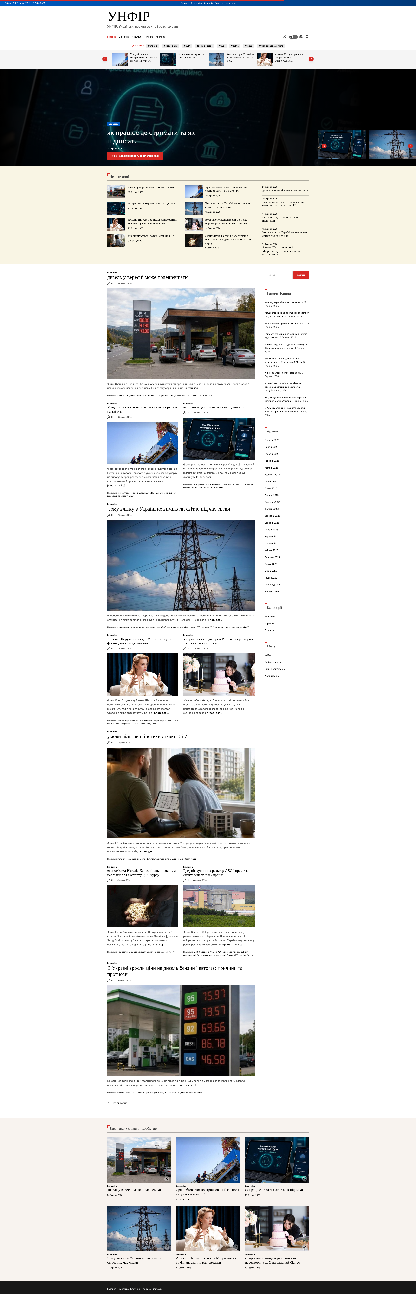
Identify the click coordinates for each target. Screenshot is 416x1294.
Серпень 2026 (272, 440)
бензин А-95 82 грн (126, 1092)
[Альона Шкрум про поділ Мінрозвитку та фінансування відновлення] (142, 674)
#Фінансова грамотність (271, 46)
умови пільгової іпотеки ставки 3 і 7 (151, 235)
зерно (159, 952)
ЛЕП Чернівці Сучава (243, 955)
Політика (219, 3)
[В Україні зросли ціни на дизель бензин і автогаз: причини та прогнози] (181, 1030)
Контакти (230, 3)
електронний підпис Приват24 (207, 484)
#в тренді (152, 46)
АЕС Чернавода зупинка (229, 952)
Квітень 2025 (271, 550)
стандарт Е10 (156, 1092)
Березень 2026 (272, 474)
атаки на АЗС (123, 395)
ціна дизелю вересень (180, 395)
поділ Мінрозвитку (124, 723)
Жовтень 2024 (272, 591)
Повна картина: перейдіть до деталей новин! (135, 155)
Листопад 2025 (272, 502)
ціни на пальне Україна (201, 395)
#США (187, 46)
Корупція (208, 3)
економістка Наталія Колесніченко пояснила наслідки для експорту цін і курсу (229, 239)
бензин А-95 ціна (138, 395)
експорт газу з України (127, 493)
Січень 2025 (271, 571)
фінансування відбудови (145, 723)
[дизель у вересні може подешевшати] (181, 333)
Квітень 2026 (271, 467)
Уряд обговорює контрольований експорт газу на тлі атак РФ (226, 188)
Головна (185, 3)
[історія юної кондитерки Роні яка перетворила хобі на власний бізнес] (218, 674)
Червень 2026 (272, 454)
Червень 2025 (272, 536)
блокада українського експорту (131, 952)
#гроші (248, 46)
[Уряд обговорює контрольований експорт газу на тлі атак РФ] (142, 443)
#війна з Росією (205, 46)
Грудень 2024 (272, 578)
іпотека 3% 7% (124, 859)
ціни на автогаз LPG (171, 1092)
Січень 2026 (271, 488)
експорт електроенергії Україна (219, 955)
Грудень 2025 (272, 495)
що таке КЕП (200, 487)
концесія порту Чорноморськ (153, 720)
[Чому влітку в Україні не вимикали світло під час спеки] (181, 565)
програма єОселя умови (185, 859)
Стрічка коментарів (275, 669)
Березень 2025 (272, 557)
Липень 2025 (271, 529)
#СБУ (222, 46)
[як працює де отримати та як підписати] (218, 439)
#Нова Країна (170, 46)
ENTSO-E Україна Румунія (205, 952)
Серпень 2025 (272, 522)
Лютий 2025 (271, 564)
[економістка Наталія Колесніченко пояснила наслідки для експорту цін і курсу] (142, 906)
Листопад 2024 (272, 584)
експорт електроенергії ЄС (154, 627)
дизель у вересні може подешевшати (151, 187)
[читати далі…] (193, 388)
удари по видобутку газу (123, 496)
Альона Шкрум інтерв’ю (128, 720)
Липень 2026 (271, 447)
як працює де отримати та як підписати (153, 203)
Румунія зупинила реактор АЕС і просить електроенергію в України (215, 873)
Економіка (196, 3)
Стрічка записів (273, 662)
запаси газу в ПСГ (147, 493)
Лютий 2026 (271, 481)
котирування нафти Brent (158, 395)
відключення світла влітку (129, 627)
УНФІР (128, 16)
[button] (104, 59)
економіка (151, 952)
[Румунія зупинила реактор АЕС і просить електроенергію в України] (218, 906)
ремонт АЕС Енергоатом (212, 627)
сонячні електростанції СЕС (236, 627)
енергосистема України (177, 627)
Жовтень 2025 (272, 509)
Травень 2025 (272, 543)
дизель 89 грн (142, 1092)
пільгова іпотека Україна (162, 859)
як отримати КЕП (215, 487)
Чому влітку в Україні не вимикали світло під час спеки (144, 57)
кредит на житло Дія (141, 859)
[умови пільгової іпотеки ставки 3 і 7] (181, 793)
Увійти (268, 655)
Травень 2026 (272, 460)
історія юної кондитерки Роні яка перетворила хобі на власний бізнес (240, 57)
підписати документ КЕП (233, 484)
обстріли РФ (169, 952)
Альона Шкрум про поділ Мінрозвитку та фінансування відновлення (193, 59)
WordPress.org (272, 676)
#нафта (235, 46)
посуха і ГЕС (194, 627)
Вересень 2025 (272, 515)
